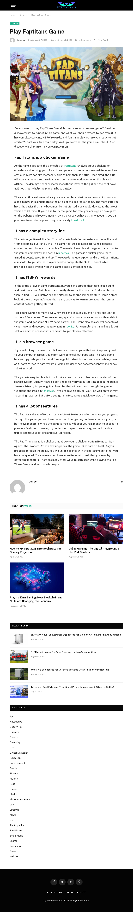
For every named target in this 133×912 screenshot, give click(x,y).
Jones (22, 40)
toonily (69, 326)
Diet (12, 747)
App (12, 716)
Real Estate (16, 830)
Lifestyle (14, 810)
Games (14, 23)
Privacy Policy (76, 892)
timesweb (48, 390)
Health (13, 794)
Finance (14, 773)
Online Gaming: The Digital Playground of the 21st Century (95, 550)
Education (15, 758)
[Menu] (13, 5)
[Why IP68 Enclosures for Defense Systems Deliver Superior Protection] (19, 674)
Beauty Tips (16, 727)
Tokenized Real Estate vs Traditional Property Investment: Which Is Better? (72, 687)
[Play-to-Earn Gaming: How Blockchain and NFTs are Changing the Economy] (37, 577)
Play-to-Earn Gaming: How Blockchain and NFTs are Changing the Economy (36, 599)
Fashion (14, 768)
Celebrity (14, 737)
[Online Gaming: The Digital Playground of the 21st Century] (96, 529)
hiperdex (63, 253)
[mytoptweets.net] (66, 5)
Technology (16, 846)
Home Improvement (20, 799)
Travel (13, 851)
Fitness (14, 778)
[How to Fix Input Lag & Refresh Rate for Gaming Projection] (37, 529)
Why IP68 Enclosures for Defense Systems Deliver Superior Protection (70, 669)
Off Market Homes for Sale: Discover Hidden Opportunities (63, 652)
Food (12, 784)
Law (12, 804)
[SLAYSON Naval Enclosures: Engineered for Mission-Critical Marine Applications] (19, 639)
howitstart (77, 220)
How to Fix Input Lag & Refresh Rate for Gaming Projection (35, 550)
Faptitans (70, 165)
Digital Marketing (19, 752)
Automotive (16, 721)
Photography (17, 825)
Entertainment (17, 763)
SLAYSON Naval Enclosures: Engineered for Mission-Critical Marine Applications (76, 634)
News (13, 815)
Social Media (16, 835)
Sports (13, 841)
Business (14, 732)
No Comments (84, 40)
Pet (12, 820)
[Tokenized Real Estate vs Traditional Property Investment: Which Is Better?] (19, 691)
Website (14, 856)
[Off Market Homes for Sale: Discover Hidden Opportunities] (19, 656)
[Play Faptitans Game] (66, 84)
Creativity (15, 742)
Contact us (54, 892)
